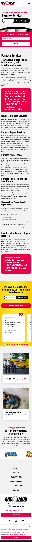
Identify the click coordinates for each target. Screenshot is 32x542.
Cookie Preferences (14, 534)
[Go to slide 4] (12, 344)
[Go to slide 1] (4, 344)
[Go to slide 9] (24, 344)
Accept (16, 537)
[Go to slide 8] (22, 344)
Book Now (16, 515)
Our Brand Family (16, 486)
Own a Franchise (16, 481)
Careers (16, 490)
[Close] (30, 527)
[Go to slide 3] (9, 344)
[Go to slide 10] (27, 344)
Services (16, 468)
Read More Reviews (16, 305)
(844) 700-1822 (12, 104)
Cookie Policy (23, 534)
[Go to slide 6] (17, 344)
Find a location (13, 265)
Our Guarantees (16, 477)
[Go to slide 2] (7, 344)
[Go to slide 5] (14, 344)
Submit (15, 44)
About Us (16, 473)
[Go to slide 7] (19, 344)
